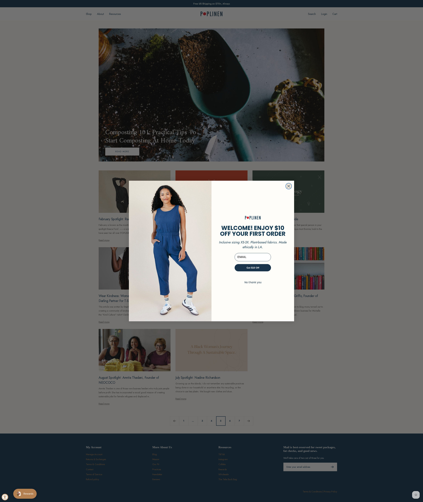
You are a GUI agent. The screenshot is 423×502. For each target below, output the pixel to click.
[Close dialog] (289, 186)
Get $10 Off (253, 267)
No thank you (252, 282)
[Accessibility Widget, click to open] (5, 497)
